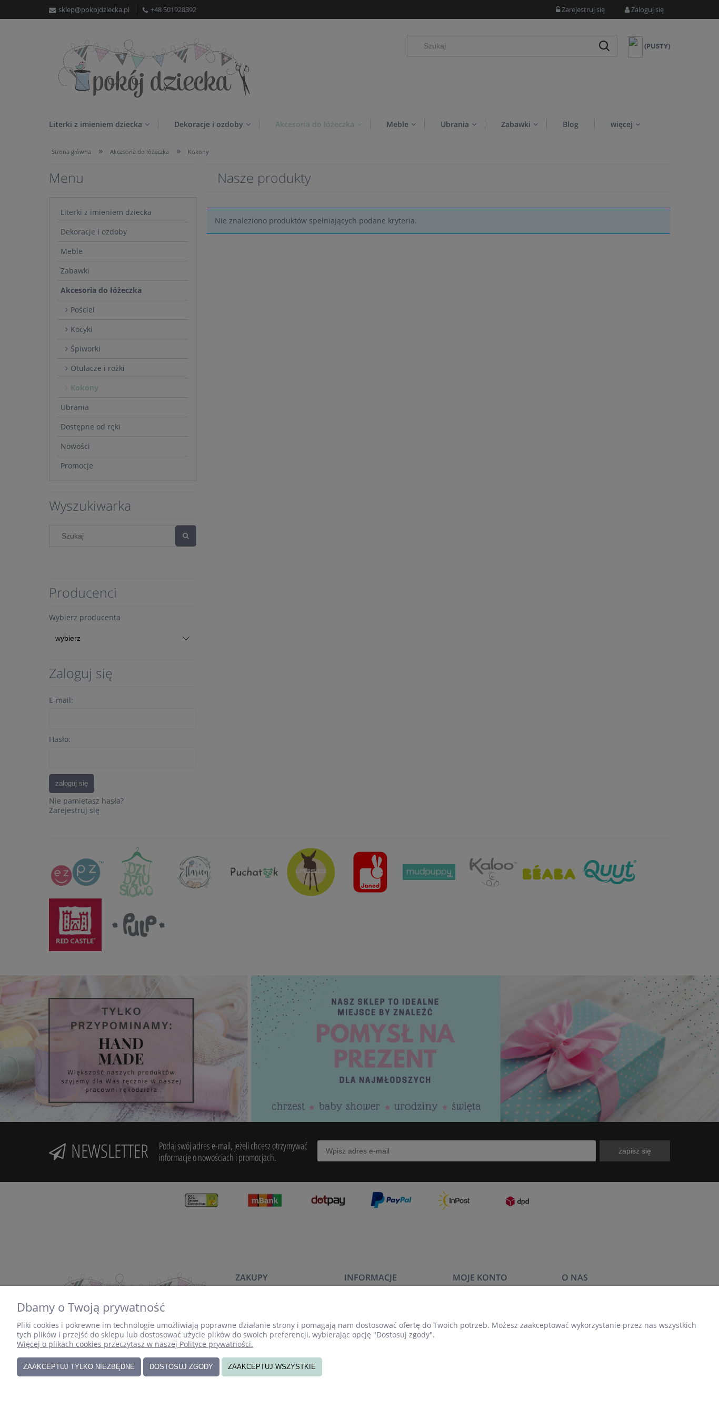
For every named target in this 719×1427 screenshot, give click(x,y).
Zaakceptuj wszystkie (272, 1367)
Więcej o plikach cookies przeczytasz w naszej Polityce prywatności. (135, 1344)
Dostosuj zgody (181, 1367)
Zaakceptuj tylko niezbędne (79, 1367)
